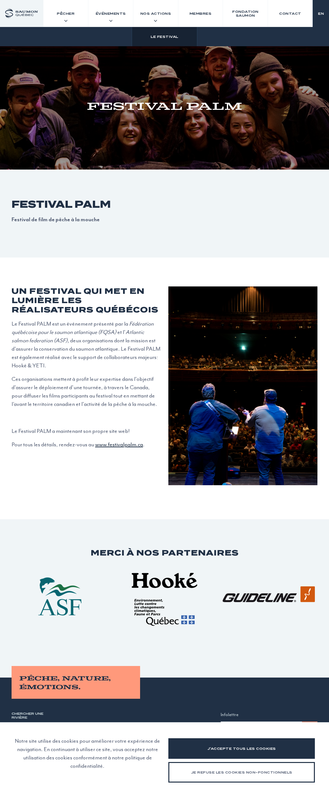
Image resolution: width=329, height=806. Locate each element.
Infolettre (229, 715)
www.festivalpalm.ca (119, 444)
